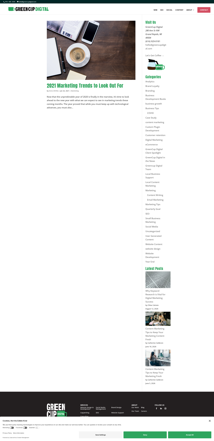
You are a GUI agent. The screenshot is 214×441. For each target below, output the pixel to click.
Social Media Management (101, 408)
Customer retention (155, 135)
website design (152, 248)
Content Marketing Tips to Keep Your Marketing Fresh (154, 373)
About (189, 10)
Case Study (150, 117)
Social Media (151, 226)
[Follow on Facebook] (156, 408)
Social (169, 10)
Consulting (84, 416)
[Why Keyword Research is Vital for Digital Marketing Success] (158, 280)
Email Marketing (155, 199)
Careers (144, 411)
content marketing (154, 122)
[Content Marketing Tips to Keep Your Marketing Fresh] (158, 358)
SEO (161, 10)
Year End (149, 261)
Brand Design (116, 407)
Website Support (117, 412)
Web (155, 10)
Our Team (135, 411)
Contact (204, 10)
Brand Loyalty (152, 86)
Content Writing (155, 195)
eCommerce (151, 144)
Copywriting (84, 412)
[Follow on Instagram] (165, 408)
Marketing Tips (152, 204)
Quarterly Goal (152, 209)
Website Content (153, 244)
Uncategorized (152, 231)
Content (179, 10)
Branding (150, 90)
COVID (150, 113)
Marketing (75, 91)
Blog (142, 407)
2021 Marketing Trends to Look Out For (85, 85)
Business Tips (152, 108)
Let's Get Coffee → (154, 55)
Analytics (149, 81)
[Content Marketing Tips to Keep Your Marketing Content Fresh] (158, 319)
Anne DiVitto (53, 91)
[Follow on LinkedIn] (161, 408)
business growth (153, 103)
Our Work (135, 407)
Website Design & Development (87, 408)
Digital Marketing (154, 139)
